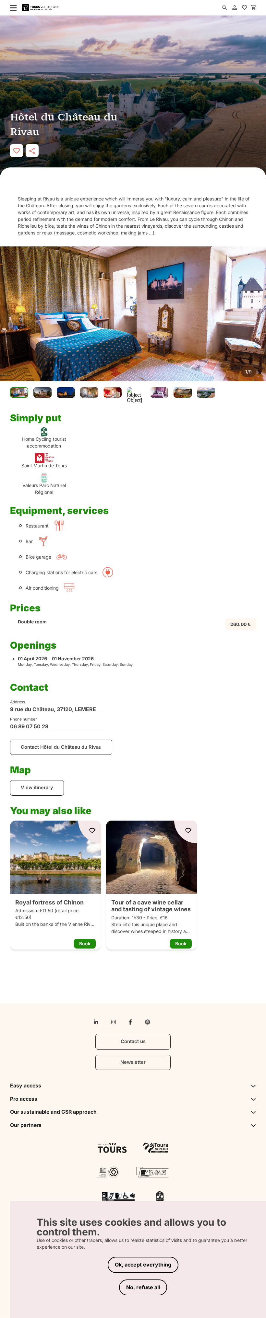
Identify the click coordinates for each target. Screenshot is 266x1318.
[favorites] (244, 8)
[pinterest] (147, 1022)
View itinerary (37, 787)
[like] (16, 150)
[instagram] (113, 1022)
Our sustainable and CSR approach (53, 1112)
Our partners (26, 1125)
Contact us (133, 1041)
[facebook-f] (130, 1022)
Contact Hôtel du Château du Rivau (61, 747)
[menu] (11, 7)
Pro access (23, 1099)
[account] (234, 8)
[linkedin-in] (96, 1022)
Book (85, 943)
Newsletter (133, 1062)
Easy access (25, 1086)
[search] (224, 8)
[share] (32, 150)
